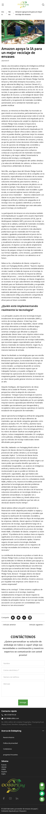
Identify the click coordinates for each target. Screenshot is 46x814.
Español (4, 772)
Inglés (3, 774)
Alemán (3, 767)
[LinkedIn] (17, 798)
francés (3, 765)
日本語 (3, 769)
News (9, 13)
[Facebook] (3, 798)
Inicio (2, 13)
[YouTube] (10, 798)
